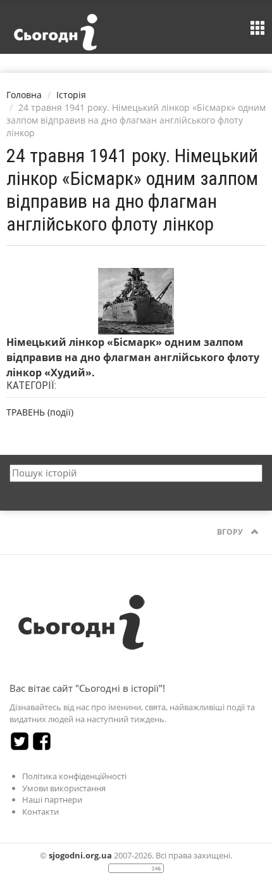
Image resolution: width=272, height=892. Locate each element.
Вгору (231, 531)
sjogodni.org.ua (80, 855)
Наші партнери (52, 799)
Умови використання (64, 788)
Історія (71, 95)
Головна (24, 95)
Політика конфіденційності (74, 776)
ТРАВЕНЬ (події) (39, 412)
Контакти (40, 811)
